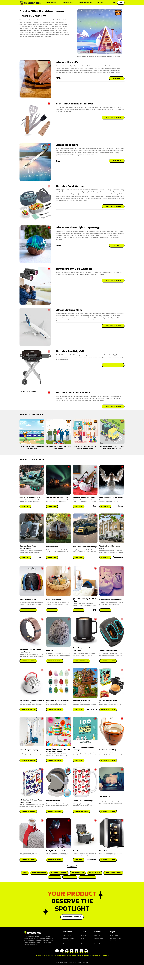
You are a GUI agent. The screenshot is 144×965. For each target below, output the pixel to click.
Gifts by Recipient (51, 3)
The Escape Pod (52, 547)
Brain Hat (49, 650)
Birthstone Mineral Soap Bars (57, 700)
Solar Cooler (77, 851)
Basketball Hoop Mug (107, 750)
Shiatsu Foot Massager (108, 650)
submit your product (72, 917)
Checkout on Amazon (28, 610)
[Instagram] (81, 951)
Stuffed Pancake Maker (108, 700)
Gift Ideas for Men (67, 935)
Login (120, 3)
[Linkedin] (72, 951)
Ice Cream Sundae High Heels (84, 497)
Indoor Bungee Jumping (29, 750)
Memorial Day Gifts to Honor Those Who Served (58, 447)
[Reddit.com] (76, 951)
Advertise (96, 941)
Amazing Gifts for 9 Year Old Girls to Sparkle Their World (85, 447)
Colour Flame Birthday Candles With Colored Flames (58, 750)
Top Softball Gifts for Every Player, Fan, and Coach (32, 447)
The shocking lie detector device (32, 700)
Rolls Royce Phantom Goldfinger (85, 547)
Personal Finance (69, 877)
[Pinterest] (67, 951)
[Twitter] (62, 951)
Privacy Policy (114, 935)
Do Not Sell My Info (115, 938)
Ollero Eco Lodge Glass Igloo (57, 497)
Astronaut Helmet (53, 801)
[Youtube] (86, 951)
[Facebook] (57, 951)
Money (25, 873)
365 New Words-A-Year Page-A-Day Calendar (31, 801)
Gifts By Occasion (68, 3)
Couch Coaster (25, 851)
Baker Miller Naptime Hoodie (110, 599)
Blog (64, 944)
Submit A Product (98, 938)
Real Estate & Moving (87, 877)
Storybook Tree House (81, 700)
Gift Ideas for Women (68, 938)
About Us (83, 935)
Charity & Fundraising (39, 873)
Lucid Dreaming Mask (28, 599)
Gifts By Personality (85, 3)
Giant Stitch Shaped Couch (30, 497)
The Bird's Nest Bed (53, 599)
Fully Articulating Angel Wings (111, 497)
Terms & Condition (115, 941)
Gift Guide (100, 3)
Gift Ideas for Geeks (68, 941)
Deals (83, 944)
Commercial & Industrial (58, 873)
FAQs (82, 938)
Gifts (82, 941)
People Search (54, 877)
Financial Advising (94, 873)
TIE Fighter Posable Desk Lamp (58, 851)
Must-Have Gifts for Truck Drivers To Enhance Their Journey (112, 447)
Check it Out (52, 610)
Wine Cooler (104, 851)
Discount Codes (98, 944)
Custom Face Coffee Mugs (83, 801)
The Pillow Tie (104, 796)
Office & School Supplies (113, 873)
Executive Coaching (78, 873)
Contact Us (97, 935)
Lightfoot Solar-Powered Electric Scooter (29, 547)
